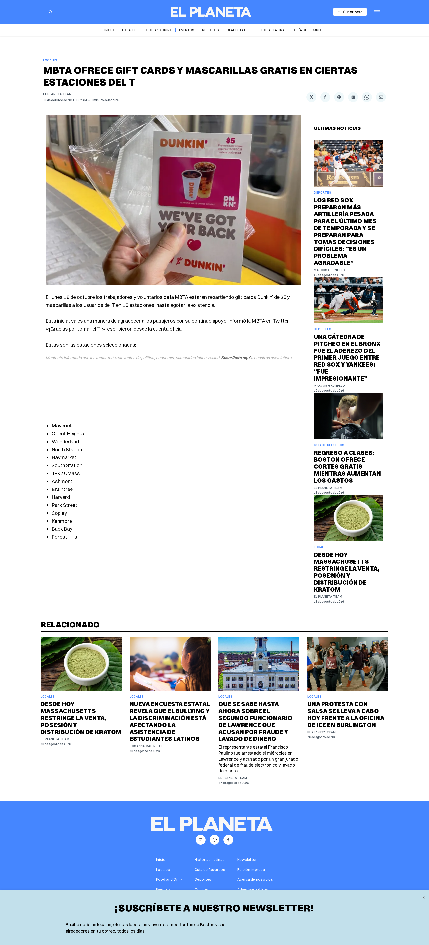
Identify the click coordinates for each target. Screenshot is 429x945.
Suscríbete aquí (235, 357)
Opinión (201, 889)
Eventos (186, 30)
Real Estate (237, 30)
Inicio (109, 30)
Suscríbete (353, 12)
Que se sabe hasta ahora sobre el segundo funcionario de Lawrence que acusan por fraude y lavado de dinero (255, 721)
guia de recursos (329, 445)
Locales (129, 30)
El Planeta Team (57, 94)
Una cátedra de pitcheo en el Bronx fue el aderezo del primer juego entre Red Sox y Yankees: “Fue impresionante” (347, 357)
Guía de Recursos (309, 30)
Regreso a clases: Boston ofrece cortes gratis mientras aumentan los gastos (347, 466)
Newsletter (247, 859)
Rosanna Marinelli (146, 746)
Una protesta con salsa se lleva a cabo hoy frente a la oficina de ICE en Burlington (345, 714)
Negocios (210, 30)
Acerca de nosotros (255, 879)
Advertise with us (252, 889)
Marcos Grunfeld (329, 270)
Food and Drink (157, 30)
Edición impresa (251, 869)
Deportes (322, 192)
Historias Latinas (271, 30)
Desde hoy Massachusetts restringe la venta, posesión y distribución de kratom (347, 572)
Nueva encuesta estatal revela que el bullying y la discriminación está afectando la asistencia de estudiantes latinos (170, 721)
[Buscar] (51, 12)
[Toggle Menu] (377, 12)
